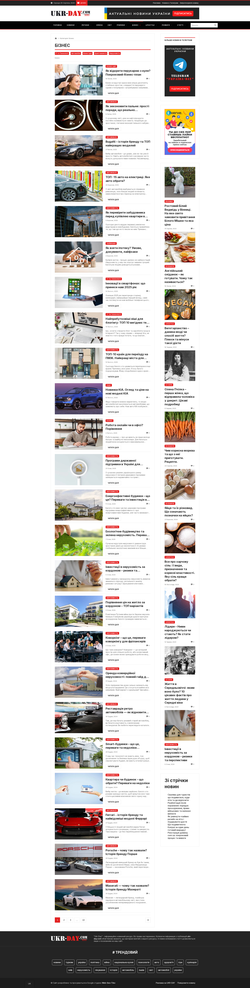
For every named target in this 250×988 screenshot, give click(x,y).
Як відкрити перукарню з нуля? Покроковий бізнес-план (128, 72)
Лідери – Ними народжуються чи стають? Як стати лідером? (178, 632)
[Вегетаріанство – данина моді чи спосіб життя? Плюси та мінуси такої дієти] (180, 304)
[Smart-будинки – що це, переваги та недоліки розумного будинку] (79, 753)
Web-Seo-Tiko (108, 983)
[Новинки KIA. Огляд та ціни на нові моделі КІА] (79, 398)
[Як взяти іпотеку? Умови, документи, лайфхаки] (79, 257)
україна (82, 962)
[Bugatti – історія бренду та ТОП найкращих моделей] (79, 150)
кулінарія (191, 962)
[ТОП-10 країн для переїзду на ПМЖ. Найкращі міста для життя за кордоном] (79, 363)
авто (156, 962)
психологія (143, 962)
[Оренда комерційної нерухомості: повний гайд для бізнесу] (79, 682)
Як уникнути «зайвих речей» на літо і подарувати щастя (178, 819)
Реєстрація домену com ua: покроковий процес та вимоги (178, 835)
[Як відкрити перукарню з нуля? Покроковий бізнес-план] (79, 79)
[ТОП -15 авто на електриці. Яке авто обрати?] (79, 186)
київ (70, 970)
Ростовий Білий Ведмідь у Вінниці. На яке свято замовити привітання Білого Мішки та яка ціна (180, 215)
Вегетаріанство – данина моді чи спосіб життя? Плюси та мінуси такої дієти (177, 335)
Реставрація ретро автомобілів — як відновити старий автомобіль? (126, 710)
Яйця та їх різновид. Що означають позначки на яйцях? (179, 511)
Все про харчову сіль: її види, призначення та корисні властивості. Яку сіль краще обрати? (180, 571)
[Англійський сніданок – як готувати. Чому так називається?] (180, 247)
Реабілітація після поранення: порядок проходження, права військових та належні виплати (179, 808)
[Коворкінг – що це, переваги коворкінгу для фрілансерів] (79, 646)
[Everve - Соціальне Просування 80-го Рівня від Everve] (180, 131)
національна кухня (123, 962)
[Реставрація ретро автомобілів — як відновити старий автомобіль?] (79, 717)
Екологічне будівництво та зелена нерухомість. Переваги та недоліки (128, 533)
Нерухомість (115, 53)
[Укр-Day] (72, 13)
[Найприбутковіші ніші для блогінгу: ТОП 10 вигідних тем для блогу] (79, 327)
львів (141, 970)
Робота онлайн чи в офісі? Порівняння (124, 427)
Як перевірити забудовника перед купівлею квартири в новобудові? (125, 214)
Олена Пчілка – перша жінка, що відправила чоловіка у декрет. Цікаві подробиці (179, 397)
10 (83, 920)
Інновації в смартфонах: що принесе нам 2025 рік (125, 285)
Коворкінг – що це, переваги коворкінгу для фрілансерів (126, 639)
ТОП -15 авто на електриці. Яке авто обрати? (128, 179)
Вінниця (169, 201)
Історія (169, 385)
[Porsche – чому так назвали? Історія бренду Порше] (79, 859)
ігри (180, 962)
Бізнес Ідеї (87, 53)
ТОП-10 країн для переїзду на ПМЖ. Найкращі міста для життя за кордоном (127, 356)
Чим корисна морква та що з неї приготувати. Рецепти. (180, 456)
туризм (69, 962)
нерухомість (83, 970)
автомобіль (128, 970)
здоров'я (168, 962)
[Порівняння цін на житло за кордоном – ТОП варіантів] (79, 611)
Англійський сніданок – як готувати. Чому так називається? (179, 276)
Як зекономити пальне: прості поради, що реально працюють (127, 108)
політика (94, 962)
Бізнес (109, 420)
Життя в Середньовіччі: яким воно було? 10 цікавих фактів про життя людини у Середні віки (180, 693)
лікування (100, 970)
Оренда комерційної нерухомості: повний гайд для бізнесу (128, 675)
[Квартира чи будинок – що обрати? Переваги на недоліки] (79, 788)
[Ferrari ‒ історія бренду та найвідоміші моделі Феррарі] (79, 823)
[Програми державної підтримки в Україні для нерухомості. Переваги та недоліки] (79, 469)
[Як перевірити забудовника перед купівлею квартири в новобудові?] (79, 221)
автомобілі (163, 970)
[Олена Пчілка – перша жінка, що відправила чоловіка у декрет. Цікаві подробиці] (180, 365)
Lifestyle (170, 324)
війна (107, 962)
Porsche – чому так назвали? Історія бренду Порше (126, 852)
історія (113, 970)
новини (57, 962)
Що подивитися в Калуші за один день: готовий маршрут (178, 827)
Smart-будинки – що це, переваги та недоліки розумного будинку (123, 746)
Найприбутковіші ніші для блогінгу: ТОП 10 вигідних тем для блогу (127, 320)
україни (178, 970)
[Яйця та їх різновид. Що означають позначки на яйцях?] (180, 484)
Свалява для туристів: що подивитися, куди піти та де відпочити (179, 797)
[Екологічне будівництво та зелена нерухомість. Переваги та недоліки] (79, 540)
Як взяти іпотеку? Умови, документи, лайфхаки (124, 249)
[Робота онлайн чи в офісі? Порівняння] (79, 434)
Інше (109, 385)
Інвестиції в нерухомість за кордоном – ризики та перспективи (125, 568)
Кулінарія (170, 266)
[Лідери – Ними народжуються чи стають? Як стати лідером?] (180, 603)
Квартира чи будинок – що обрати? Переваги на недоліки (128, 781)
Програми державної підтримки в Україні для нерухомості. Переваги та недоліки (124, 462)
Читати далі (113, 93)
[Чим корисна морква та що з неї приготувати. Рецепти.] (180, 427)
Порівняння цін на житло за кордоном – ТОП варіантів (125, 604)
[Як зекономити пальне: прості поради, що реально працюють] (79, 115)
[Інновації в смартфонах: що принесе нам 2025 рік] (79, 292)
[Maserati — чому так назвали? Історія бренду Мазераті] (79, 894)
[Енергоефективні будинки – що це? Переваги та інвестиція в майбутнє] (79, 505)
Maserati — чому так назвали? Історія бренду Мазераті (127, 887)
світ (151, 970)
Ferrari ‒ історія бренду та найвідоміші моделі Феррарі (126, 816)
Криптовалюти (101, 53)
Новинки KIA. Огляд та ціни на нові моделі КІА (127, 391)
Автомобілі (75, 53)
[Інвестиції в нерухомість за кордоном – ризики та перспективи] (79, 575)
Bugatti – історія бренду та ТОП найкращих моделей (128, 143)
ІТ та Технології (61, 53)
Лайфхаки (111, 243)
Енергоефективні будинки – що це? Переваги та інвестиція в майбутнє (128, 498)
